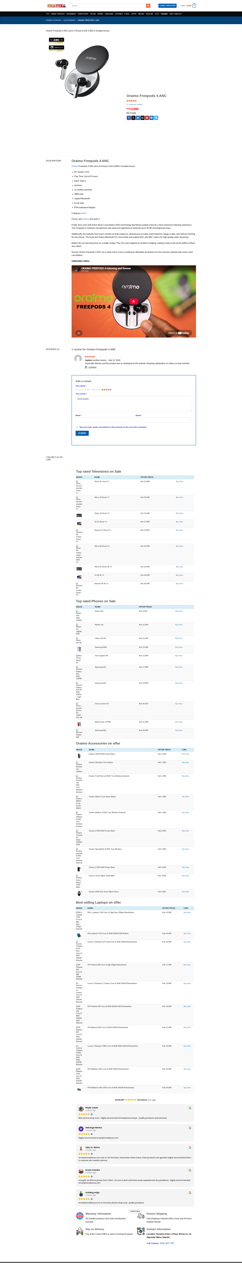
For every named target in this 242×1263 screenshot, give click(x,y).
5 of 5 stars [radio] (106, 389)
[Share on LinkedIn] (151, 118)
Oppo (133, 14)
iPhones (119, 14)
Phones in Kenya (53, 20)
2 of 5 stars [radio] (80, 389)
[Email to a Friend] (142, 118)
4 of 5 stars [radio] (95, 389)
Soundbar (71, 14)
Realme (149, 14)
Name (79, 415)
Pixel (127, 14)
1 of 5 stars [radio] (76, 389)
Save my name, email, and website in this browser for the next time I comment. (113, 427)
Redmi (100, 14)
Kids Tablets (176, 14)
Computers (83, 14)
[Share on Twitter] (138, 118)
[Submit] (148, 6)
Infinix (141, 14)
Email (139, 415)
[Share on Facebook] (129, 118)
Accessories (69, 20)
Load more (135, 1211)
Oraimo (164, 14)
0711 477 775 (167, 1243)
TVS (47, 14)
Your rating (81, 386)
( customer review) (134, 104)
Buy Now (179, 481)
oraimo (83, 213)
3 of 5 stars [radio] (87, 389)
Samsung (109, 14)
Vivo (157, 14)
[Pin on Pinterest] (147, 118)
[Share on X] (133, 118)
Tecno (93, 14)
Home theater (58, 14)
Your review (81, 394)
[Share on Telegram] (156, 118)
